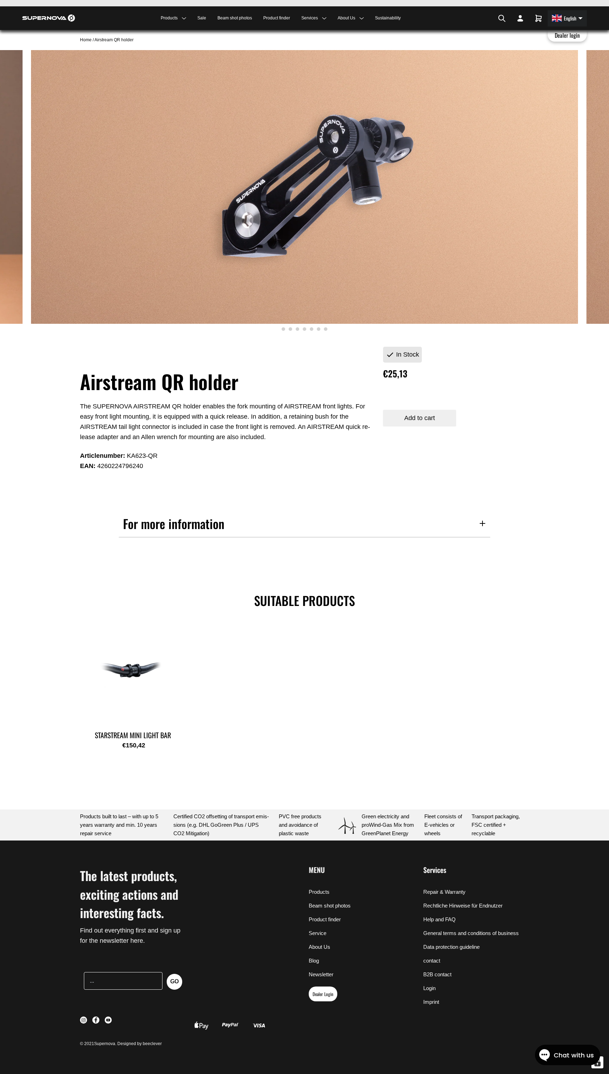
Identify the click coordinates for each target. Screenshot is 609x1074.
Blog (314, 961)
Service (317, 933)
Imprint (431, 1002)
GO (174, 981)
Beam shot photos (234, 18)
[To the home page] (48, 18)
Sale (201, 18)
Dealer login (567, 35)
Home (86, 39)
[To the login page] (520, 18)
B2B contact (437, 974)
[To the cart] (538, 18)
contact (431, 961)
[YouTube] (490, 18)
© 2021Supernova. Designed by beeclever (121, 1043)
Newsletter (321, 974)
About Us (319, 947)
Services (434, 869)
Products (319, 892)
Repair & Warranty (444, 892)
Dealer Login (323, 993)
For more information (173, 523)
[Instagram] (481, 18)
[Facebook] (485, 18)
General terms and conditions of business (471, 933)
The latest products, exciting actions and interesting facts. (129, 894)
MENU (317, 869)
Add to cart (419, 417)
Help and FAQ (439, 919)
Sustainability (388, 18)
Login (429, 988)
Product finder (276, 18)
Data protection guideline (451, 947)
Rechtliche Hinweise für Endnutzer (463, 906)
